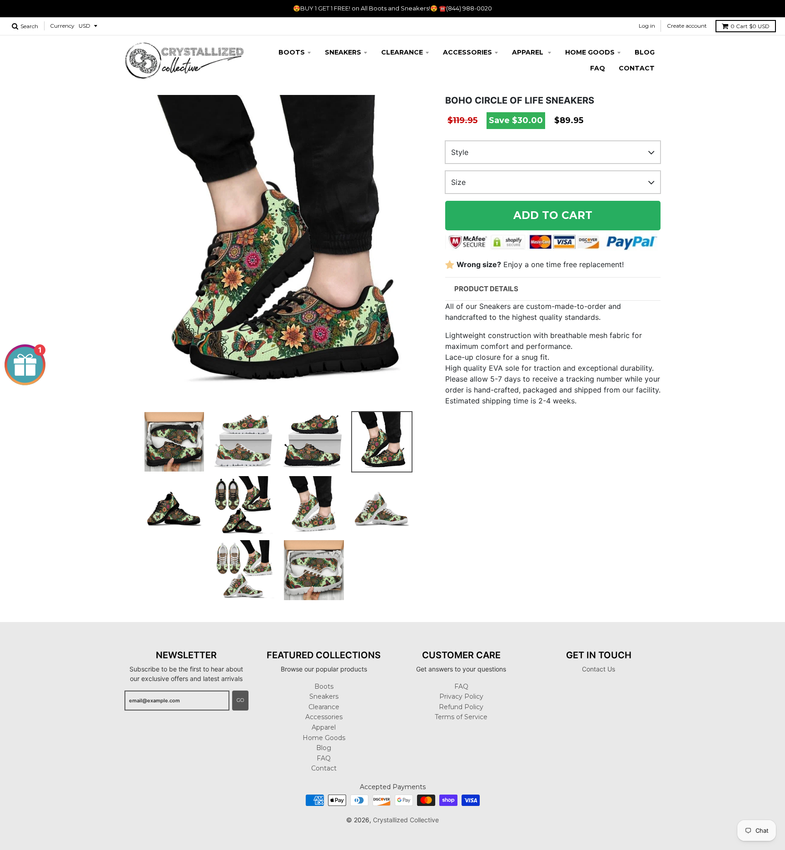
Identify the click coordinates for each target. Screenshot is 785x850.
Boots (291, 52)
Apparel (528, 52)
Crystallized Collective (406, 820)
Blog (645, 52)
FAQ (597, 68)
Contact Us (598, 669)
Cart (750, 26)
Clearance (402, 52)
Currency (62, 25)
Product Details (486, 288)
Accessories (467, 52)
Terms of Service (461, 717)
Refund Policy (461, 707)
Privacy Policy (461, 696)
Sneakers (343, 52)
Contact (637, 68)
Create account (687, 25)
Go (240, 700)
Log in (647, 25)
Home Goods (590, 52)
